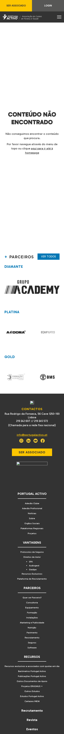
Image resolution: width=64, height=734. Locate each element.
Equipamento (32, 607)
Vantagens (32, 543)
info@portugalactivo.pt (32, 435)
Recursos (32, 657)
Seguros (32, 642)
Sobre (32, 518)
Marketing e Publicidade (32, 622)
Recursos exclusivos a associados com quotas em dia (32, 666)
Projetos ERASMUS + (32, 686)
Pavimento (32, 632)
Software (32, 647)
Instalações (32, 617)
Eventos (32, 729)
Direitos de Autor (32, 557)
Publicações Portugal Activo (32, 676)
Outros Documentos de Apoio (32, 681)
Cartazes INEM (32, 701)
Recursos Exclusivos (32, 574)
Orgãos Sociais (32, 523)
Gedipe (33, 569)
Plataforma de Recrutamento (32, 579)
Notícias (32, 513)
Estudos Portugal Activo (32, 696)
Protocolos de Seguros (32, 552)
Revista (32, 720)
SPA (31, 562)
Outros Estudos (32, 691)
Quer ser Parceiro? (32, 597)
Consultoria (32, 602)
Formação (32, 612)
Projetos (32, 533)
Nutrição (32, 627)
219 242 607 (23, 421)
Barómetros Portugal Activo (32, 671)
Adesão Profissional (32, 508)
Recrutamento (32, 637)
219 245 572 (41, 421)
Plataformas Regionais (32, 528)
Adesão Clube (32, 503)
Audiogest (34, 566)
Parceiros (32, 588)
